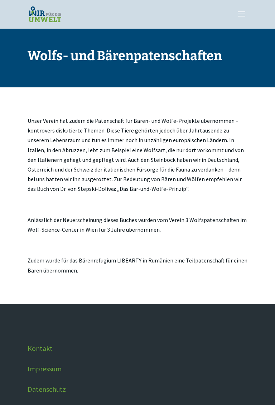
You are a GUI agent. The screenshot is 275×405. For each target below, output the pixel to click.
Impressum (45, 368)
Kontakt (40, 348)
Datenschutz (47, 389)
